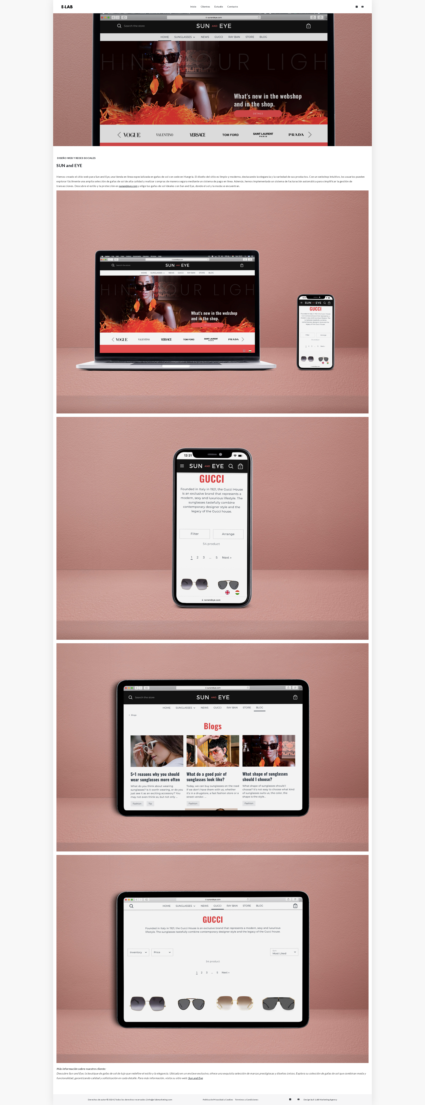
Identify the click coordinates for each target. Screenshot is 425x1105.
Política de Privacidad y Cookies (218, 1099)
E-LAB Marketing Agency (325, 1099)
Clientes (205, 6)
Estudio (218, 6)
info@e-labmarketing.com (159, 1099)
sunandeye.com (128, 185)
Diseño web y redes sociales (76, 158)
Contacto (232, 6)
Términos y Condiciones (246, 1099)
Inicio (193, 6)
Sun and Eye (195, 1078)
